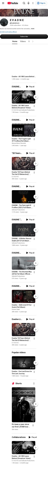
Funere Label (16, 309)
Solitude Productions (18, 210)
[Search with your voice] (28, 3)
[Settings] (33, 3)
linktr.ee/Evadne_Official (9, 32)
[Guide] (3, 3)
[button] (32, 41)
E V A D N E (15, 176)
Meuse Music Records (19, 143)
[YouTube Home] (13, 3)
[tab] (14, 41)
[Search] (24, 3)
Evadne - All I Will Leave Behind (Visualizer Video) (24, 76)
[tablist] (24, 41)
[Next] (35, 97)
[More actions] (34, 106)
